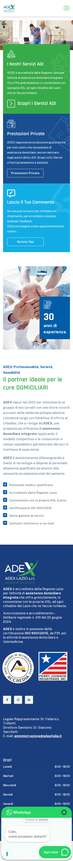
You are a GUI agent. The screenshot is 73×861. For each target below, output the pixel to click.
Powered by (36, 819)
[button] (4, 33)
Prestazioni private (25, 173)
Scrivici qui (25, 241)
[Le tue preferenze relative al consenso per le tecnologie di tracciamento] (7, 854)
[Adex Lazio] (9, 8)
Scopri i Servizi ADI (36, 103)
